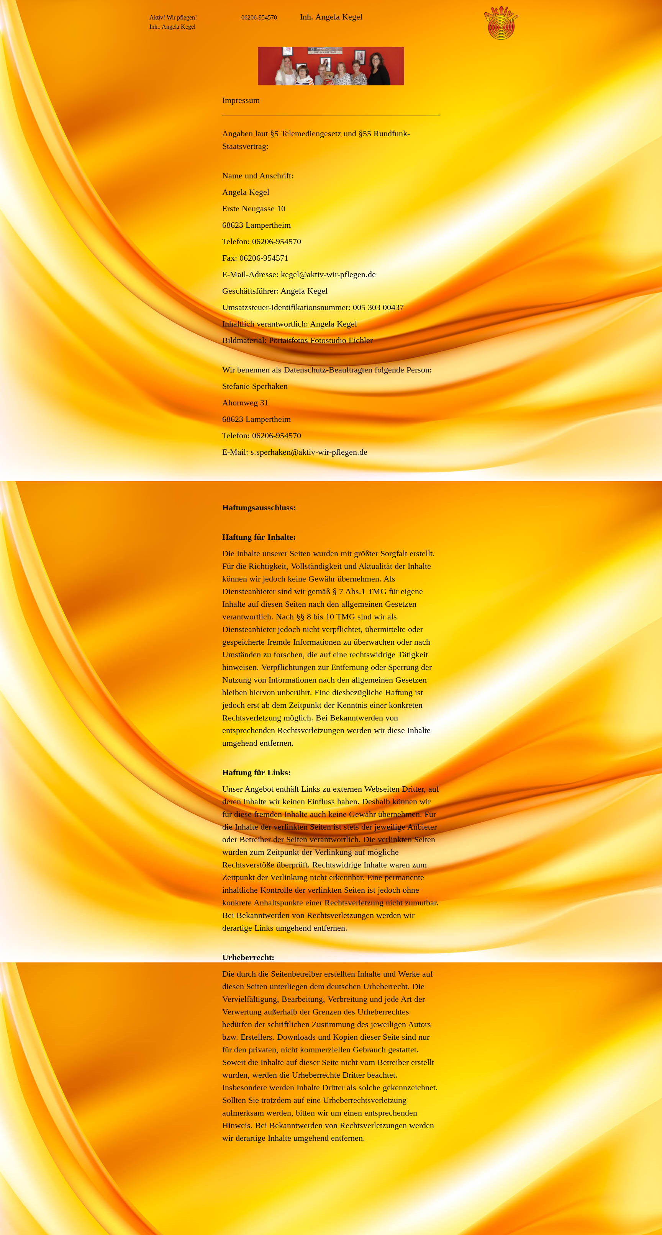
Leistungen (160, 121)
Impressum (159, 159)
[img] (331, 66)
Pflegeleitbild (164, 134)
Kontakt (156, 146)
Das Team (158, 108)
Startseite (158, 96)
